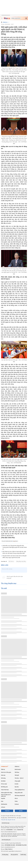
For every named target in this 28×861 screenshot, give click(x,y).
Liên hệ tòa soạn (5, 823)
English (3, 798)
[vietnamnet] (7, 18)
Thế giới (17, 775)
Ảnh (2, 801)
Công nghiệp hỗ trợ (19, 789)
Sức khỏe (3, 781)
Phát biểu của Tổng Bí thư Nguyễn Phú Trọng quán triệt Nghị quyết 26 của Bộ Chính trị (15, 547)
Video (16, 801)
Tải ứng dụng (5, 854)
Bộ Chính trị (11, 561)
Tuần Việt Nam (5, 789)
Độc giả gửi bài (14, 854)
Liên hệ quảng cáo (6, 839)
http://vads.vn (8, 849)
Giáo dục (3, 775)
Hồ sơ (16, 798)
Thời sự (3, 769)
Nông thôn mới (18, 792)
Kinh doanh (18, 769)
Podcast (17, 804)
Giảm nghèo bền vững (6, 792)
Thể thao (17, 772)
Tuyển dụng (23, 854)
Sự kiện (21, 810)
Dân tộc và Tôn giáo (6, 772)
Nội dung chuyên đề (20, 795)
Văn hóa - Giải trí (19, 778)
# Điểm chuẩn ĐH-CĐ (15, 18)
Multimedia (4, 804)
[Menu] (2, 18)
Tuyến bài (7, 810)
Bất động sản (4, 786)
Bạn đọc (17, 786)
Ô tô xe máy (4, 784)
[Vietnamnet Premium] (4, 767)
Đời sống (3, 778)
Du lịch (16, 784)
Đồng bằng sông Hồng (21, 561)
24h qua (3, 807)
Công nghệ (17, 781)
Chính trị (5, 22)
